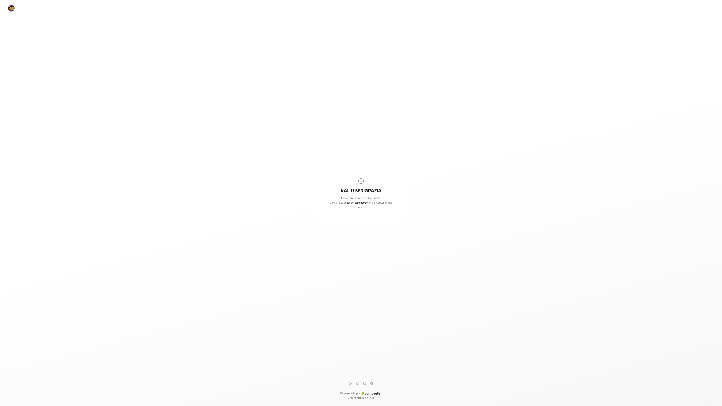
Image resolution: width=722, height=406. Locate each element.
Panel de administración (357, 202)
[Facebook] (371, 383)
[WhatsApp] (350, 383)
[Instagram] (364, 383)
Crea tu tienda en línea (361, 397)
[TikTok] (357, 383)
